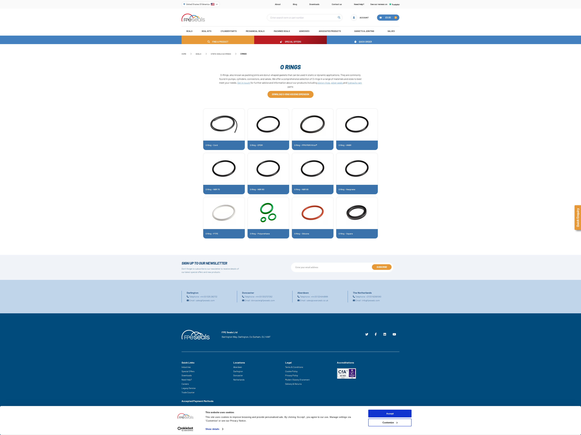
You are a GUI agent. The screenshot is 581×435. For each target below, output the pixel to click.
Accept (390, 413)
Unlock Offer (320, 226)
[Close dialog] (346, 183)
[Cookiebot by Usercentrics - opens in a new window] (185, 429)
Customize (388, 422)
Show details (212, 429)
